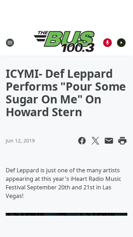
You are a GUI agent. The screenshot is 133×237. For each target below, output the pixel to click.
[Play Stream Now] (121, 42)
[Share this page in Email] (109, 141)
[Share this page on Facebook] (82, 141)
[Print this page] (122, 141)
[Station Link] (64, 42)
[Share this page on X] (95, 141)
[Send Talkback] (107, 42)
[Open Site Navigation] (10, 42)
